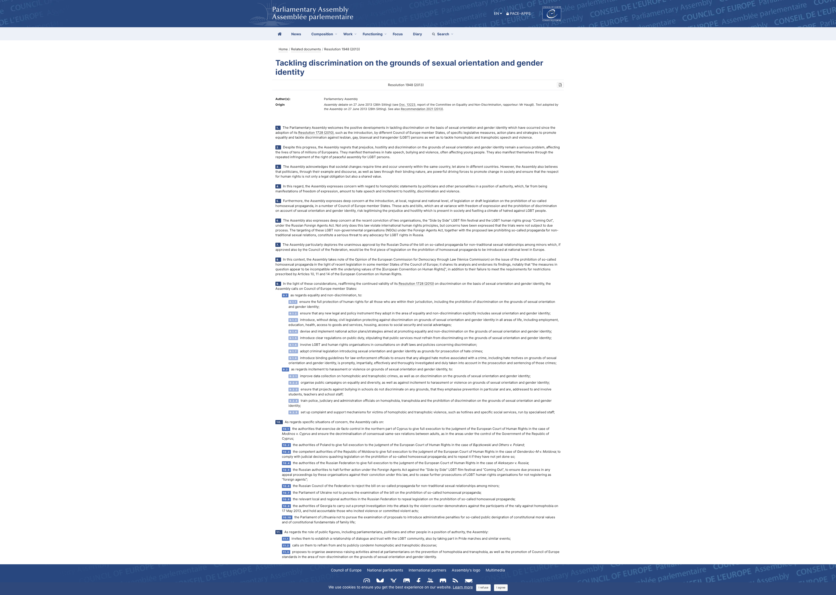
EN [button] (496, 13)
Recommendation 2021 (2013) (422, 109)
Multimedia (495, 570)
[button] (560, 85)
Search (443, 34)
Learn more (463, 587)
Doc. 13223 (407, 104)
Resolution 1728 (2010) (316, 133)
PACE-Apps (520, 13)
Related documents (306, 49)
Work (347, 34)
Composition (322, 34)
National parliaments (385, 570)
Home (283, 49)
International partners (427, 570)
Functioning (373, 34)
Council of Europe (346, 570)
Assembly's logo (466, 570)
